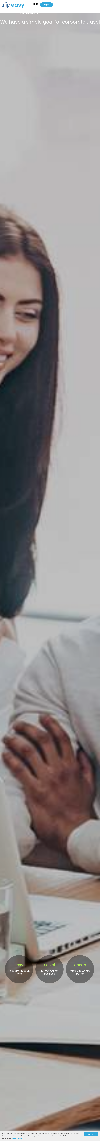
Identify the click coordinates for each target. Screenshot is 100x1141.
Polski (35, 10)
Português (25, 13)
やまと (29, 10)
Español (34, 13)
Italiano (21, 10)
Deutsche (13, 10)
